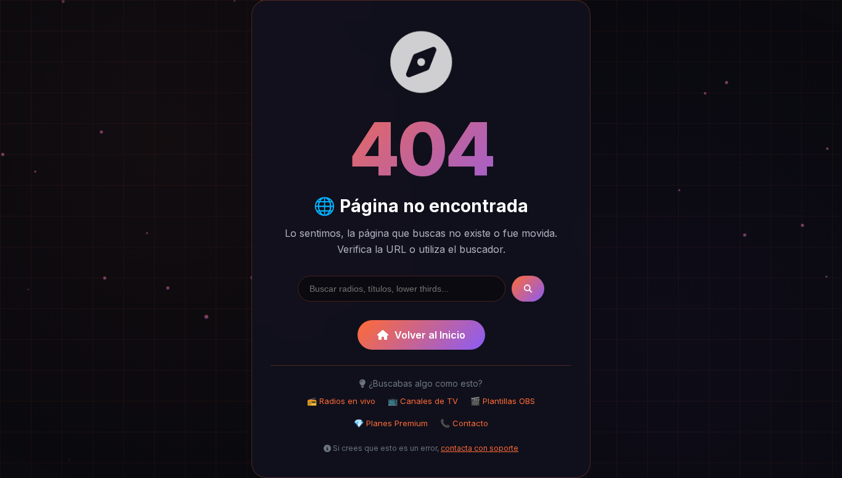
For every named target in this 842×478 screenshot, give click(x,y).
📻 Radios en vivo (341, 401)
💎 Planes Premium (391, 423)
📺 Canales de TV (423, 401)
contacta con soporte (479, 448)
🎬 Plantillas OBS (502, 401)
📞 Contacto (464, 423)
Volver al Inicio (429, 335)
